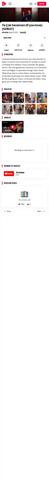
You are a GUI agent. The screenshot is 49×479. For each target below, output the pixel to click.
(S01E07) (8, 29)
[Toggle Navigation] (10, 4)
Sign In (41, 4)
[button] (31, 4)
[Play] (13, 127)
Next (39, 211)
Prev (9, 211)
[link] (4, 4)
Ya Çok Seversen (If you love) (22, 25)
